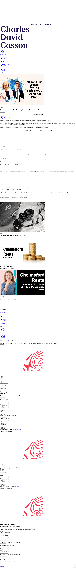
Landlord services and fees (6, 334)
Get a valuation (4, 56)
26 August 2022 (2, 107)
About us (3, 329)
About (3, 68)
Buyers (3, 50)
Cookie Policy (4, 335)
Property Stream (9, 340)
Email (1, 404)
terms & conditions (18, 429)
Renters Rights (4, 63)
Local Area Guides (3, 321)
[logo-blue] (15, 48)
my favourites (2, 566)
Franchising (3, 330)
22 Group (15, 340)
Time (5, 532)
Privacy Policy (4, 336)
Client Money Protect (5, 337)
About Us (1, 326)
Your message (2, 469)
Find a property (4, 57)
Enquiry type (2, 468)
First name (1, 401)
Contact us (3, 69)
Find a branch (4, 58)
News (3, 72)
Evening (2, 423)
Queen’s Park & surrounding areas (7, 324)
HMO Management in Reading (6, 64)
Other (1, 332)
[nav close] (0, 55)
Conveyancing (4, 65)
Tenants (3, 52)
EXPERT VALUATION (3, 54)
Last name (1, 548)
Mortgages (3, 66)
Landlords (3, 51)
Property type (2, 391)
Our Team (3, 70)
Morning (2, 421)
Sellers (3, 49)
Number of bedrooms (3, 393)
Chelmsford (3, 323)
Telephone (1, 406)
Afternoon (2, 422)
